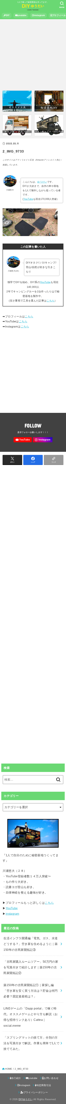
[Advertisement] (33, 55)
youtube (22, 15)
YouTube (28, 199)
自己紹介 (16, 1078)
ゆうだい (42, 181)
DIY (8, 15)
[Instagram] (42, 439)
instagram (39, 15)
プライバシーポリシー (35, 1092)
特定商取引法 (43, 1085)
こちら (50, 300)
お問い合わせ (51, 1078)
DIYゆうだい (25, 1099)
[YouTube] (23, 439)
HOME (8, 1069)
